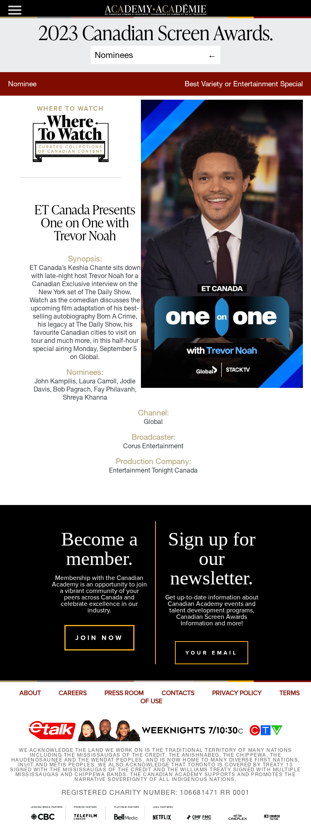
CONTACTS (178, 693)
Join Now (99, 637)
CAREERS (73, 693)
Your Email (211, 653)
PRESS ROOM (124, 693)
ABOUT (30, 693)
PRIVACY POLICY (237, 693)
